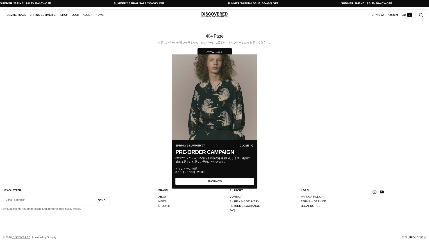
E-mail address (14, 199)
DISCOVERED (21, 237)
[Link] (214, 3)
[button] (420, 15)
